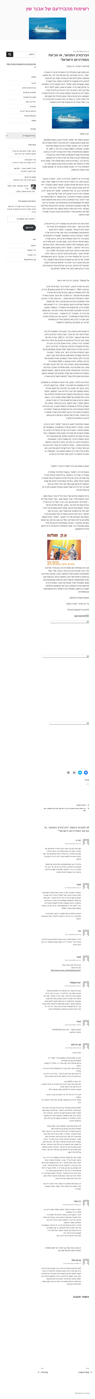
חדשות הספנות (81, 805)
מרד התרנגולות (30, 160)
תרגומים (33, 107)
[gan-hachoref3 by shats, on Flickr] (81, 616)
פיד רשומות (31, 250)
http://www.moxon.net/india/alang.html (66, 970)
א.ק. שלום (83, 808)
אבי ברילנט (76, 1045)
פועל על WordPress (82, 1393)
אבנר (74, 51)
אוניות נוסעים (75, 808)
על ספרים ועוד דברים (28, 111)
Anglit (34, 120)
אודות (34, 83)
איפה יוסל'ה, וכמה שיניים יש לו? (24, 151)
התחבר (33, 246)
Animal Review (30, 116)
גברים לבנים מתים (29, 88)
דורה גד (67, 808)
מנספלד (49, 808)
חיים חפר (62, 808)
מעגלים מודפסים (29, 92)
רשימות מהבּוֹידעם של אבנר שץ (57, 8)
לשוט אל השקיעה (29, 97)
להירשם (29, 228)
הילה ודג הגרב (30, 102)
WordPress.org (30, 260)
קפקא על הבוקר (30, 177)
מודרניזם (55, 808)
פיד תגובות (32, 255)
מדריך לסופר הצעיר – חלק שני (25, 168)
